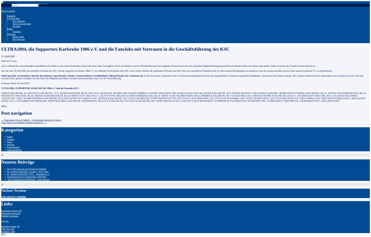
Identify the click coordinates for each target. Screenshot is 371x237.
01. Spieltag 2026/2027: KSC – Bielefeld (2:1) (28, 174)
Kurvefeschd (19, 39)
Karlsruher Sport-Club (11, 211)
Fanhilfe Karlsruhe (9, 216)
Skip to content (8, 11)
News (4, 106)
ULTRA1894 (13, 18)
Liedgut (10, 139)
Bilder (10, 29)
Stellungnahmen (14, 150)
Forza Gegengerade (22, 24)
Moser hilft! (18, 37)
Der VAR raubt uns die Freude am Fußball (26, 169)
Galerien (17, 31)
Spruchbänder (13, 147)
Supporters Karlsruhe (11, 213)
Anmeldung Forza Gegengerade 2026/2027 (27, 177)
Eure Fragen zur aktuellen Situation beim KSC (24, 122)
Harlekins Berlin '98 (10, 226)
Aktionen (11, 34)
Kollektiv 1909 (8, 231)
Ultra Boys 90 (7, 229)
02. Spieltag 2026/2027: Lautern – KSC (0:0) (27, 171)
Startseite (11, 16)
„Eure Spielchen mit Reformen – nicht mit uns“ (28, 179)
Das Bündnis (19, 21)
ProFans (10, 144)
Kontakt (16, 26)
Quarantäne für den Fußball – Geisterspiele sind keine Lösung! (31, 120)
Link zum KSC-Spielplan (13, 196)
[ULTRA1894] (8, 2)
